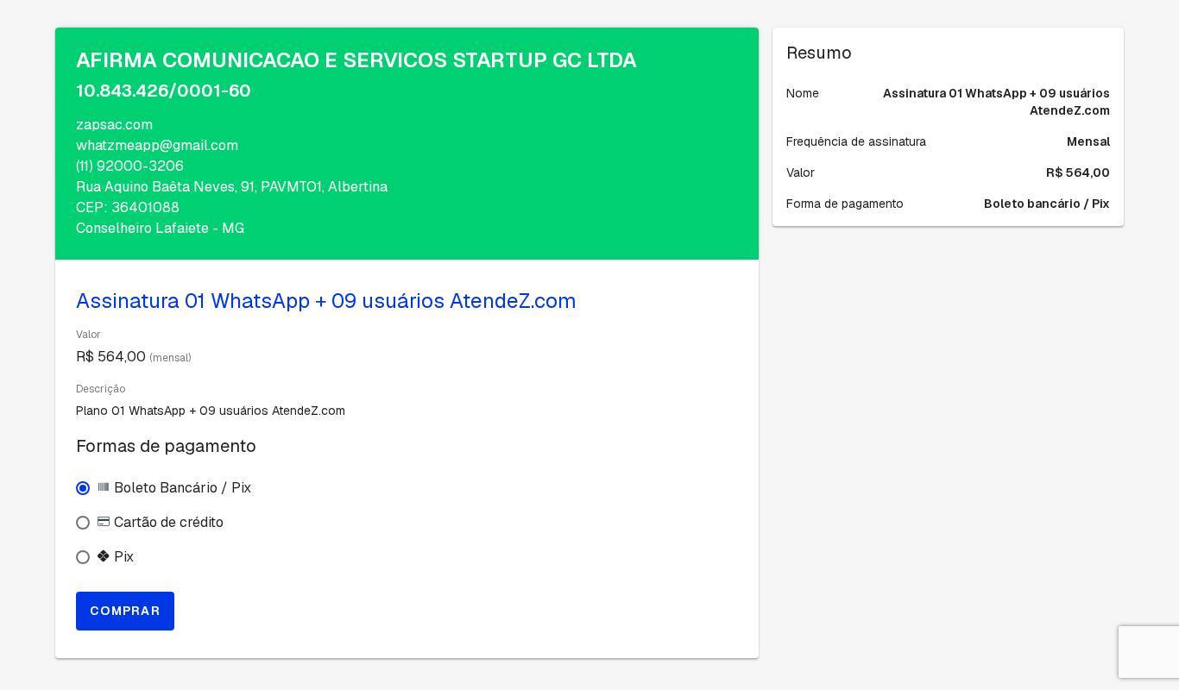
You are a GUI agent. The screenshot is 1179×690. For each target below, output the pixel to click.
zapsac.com (114, 125)
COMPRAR (125, 610)
